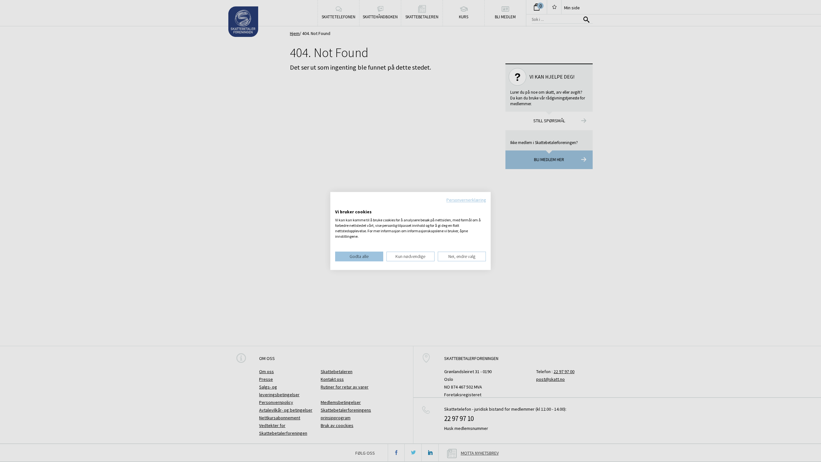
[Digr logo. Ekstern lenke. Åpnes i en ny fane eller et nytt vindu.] (339, 205)
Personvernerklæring (466, 200)
